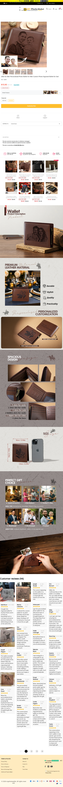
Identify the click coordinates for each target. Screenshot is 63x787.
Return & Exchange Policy (6, 769)
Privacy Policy (4, 761)
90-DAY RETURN (17, 145)
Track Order (52, 3)
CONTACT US (40, 3)
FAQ (23, 766)
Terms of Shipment (5, 766)
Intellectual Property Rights (7, 772)
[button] (4, 44)
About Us (25, 761)
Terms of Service (4, 764)
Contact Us (25, 764)
